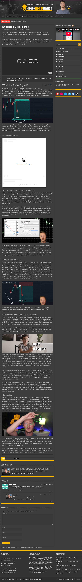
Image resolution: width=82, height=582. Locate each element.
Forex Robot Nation (61, 76)
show (50, 85)
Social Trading (59, 69)
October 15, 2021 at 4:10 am (46, 484)
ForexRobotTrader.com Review (72, 569)
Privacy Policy (10, 579)
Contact (62, 16)
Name (4, 527)
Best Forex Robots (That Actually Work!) (11, 558)
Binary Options (60, 74)
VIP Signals (13, 80)
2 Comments (27, 29)
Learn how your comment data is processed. (31, 547)
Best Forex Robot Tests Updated (18, 21)
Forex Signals (59, 54)
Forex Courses (59, 59)
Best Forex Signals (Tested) (7, 560)
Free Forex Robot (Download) (8, 568)
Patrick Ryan (6, 29)
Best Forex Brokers (5, 565)
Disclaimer (3, 579)
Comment (5, 513)
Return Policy (18, 579)
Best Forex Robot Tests (11, 16)
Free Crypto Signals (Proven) (8, 572)
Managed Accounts (61, 66)
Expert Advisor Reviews (62, 51)
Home (3, 16)
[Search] (79, 44)
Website (4, 537)
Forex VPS (58, 64)
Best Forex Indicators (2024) (8, 563)
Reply (51, 491)
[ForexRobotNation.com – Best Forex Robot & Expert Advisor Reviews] (41, 7)
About (57, 16)
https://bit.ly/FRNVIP (30, 499)
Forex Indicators (33, 16)
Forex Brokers (41, 16)
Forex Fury (20, 80)
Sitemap (31, 579)
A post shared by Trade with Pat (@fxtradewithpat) (24, 185)
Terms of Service (38, 579)
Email (4, 532)
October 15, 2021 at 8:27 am (46, 494)
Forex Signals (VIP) (23, 16)
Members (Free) (50, 16)
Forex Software (60, 71)
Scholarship (25, 579)
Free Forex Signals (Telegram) (8, 570)
